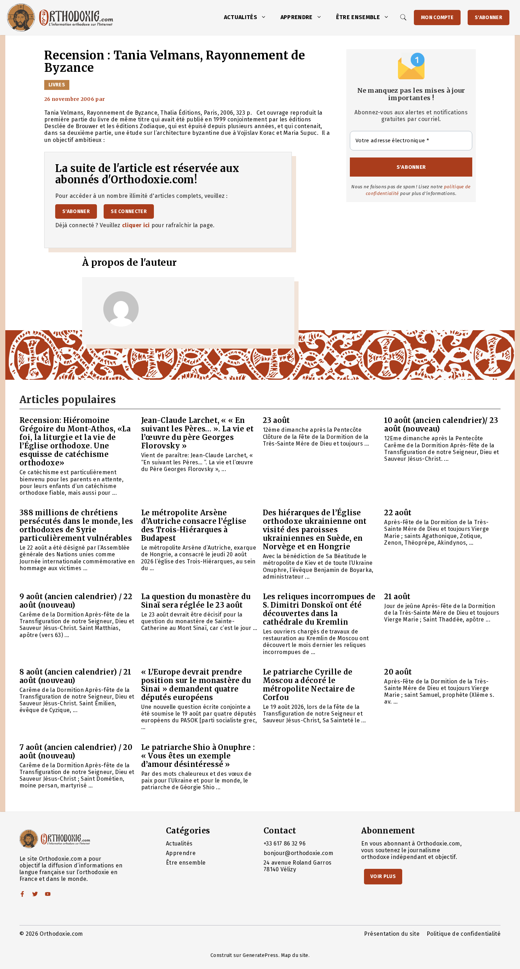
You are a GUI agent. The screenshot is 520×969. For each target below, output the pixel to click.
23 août (276, 420)
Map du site (294, 955)
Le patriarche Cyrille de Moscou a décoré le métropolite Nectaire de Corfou (309, 684)
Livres (56, 85)
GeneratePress (260, 955)
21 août (397, 596)
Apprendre (297, 17)
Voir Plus (383, 876)
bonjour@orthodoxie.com (298, 853)
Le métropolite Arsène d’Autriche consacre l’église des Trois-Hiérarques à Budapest (194, 525)
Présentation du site (392, 933)
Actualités (240, 17)
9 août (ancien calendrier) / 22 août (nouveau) (75, 600)
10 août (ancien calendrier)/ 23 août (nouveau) (441, 424)
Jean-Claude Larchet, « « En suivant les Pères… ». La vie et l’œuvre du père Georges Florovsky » (197, 433)
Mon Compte (437, 18)
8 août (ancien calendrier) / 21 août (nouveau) (75, 676)
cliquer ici (136, 225)
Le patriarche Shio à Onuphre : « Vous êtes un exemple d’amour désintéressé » (198, 756)
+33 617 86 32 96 (285, 843)
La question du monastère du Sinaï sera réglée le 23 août (196, 600)
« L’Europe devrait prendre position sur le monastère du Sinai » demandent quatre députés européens (196, 684)
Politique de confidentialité (464, 933)
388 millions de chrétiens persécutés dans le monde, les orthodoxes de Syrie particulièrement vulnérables (76, 525)
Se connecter (129, 211)
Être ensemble (358, 17)
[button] (265, 17)
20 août (398, 671)
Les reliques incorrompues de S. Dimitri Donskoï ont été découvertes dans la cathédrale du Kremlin (319, 609)
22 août (397, 512)
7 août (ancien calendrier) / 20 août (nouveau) (75, 751)
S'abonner (488, 18)
